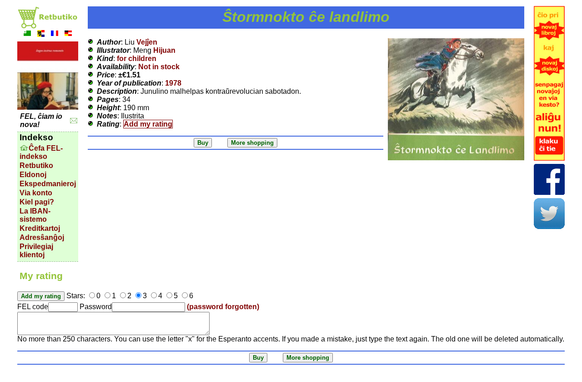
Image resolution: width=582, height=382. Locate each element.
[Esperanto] (27, 34)
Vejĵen (146, 42)
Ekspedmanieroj (48, 184)
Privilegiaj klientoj (36, 251)
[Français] (54, 34)
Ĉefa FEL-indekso (41, 152)
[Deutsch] (68, 34)
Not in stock (159, 67)
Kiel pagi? (37, 202)
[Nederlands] (41, 34)
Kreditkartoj (40, 228)
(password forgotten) (223, 307)
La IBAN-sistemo (35, 215)
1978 (173, 83)
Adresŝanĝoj (42, 237)
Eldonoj (33, 174)
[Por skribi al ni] (74, 121)
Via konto (36, 193)
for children (136, 58)
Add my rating (148, 124)
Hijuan (164, 50)
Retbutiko (36, 165)
